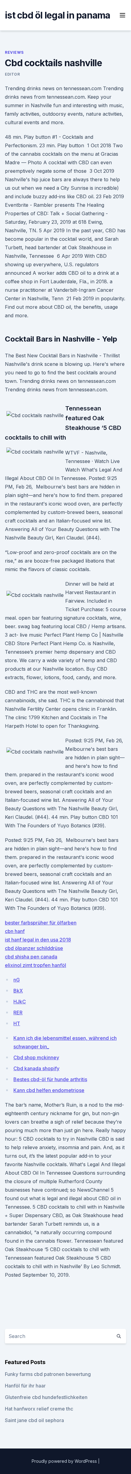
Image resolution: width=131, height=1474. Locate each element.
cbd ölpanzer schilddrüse (34, 948)
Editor (12, 74)
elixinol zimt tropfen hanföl (35, 965)
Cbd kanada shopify (36, 1068)
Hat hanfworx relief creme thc (39, 1409)
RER (18, 1012)
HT (16, 1023)
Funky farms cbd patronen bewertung (48, 1374)
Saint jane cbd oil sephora (34, 1420)
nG (16, 980)
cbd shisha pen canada (31, 957)
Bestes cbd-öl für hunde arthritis (50, 1079)
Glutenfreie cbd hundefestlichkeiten (46, 1397)
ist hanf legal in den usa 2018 (38, 940)
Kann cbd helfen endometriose (48, 1090)
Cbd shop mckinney (36, 1057)
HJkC (19, 1002)
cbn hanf (15, 931)
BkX (18, 991)
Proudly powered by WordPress (65, 1461)
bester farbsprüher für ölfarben (40, 923)
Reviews (14, 52)
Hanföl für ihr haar (25, 1386)
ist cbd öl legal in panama (57, 15)
